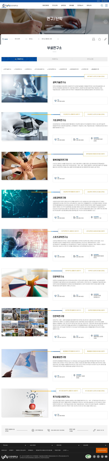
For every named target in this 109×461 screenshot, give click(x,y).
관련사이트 (59, 445)
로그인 (98, 1)
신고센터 (65, 450)
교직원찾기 (11, 450)
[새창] (94, 456)
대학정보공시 (30, 450)
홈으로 (7, 39)
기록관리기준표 (57, 450)
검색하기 (102, 5)
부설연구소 (20, 59)
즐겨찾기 (100, 39)
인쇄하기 (94, 39)
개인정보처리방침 (101, 450)
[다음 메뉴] (106, 22)
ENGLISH (106, 1)
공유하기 (105, 39)
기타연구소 (55, 59)
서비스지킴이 (33, 445)
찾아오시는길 (4, 450)
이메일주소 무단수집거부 (21, 450)
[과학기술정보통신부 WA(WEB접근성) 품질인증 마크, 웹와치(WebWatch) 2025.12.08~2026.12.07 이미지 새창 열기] (88, 455)
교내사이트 (85, 445)
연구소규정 (90, 59)
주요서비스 (5, 445)
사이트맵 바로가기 (106, 5)
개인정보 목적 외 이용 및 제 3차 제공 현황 (44, 450)
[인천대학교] (10, 5)
